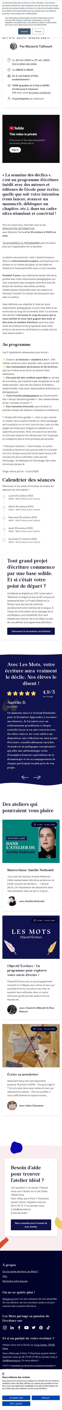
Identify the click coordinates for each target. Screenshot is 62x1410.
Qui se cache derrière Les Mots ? (20, 1271)
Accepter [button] (24, 31)
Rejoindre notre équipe (15, 1281)
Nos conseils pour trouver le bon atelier (31, 1225)
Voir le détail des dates (24, 63)
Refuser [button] (38, 31)
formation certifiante (40, 92)
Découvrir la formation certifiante (31, 631)
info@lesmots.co (22, 1209)
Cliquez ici (8, 1298)
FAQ (5, 1276)
